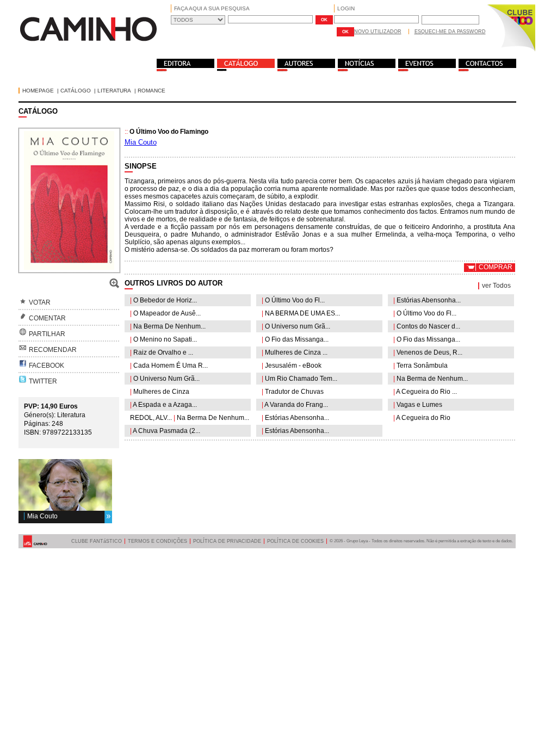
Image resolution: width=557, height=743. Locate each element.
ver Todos (496, 285)
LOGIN (346, 8)
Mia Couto (42, 516)
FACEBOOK (46, 365)
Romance (151, 91)
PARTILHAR (47, 334)
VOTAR (40, 302)
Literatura (114, 91)
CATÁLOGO (75, 91)
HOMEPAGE (38, 91)
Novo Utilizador (377, 31)
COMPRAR (495, 267)
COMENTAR (47, 318)
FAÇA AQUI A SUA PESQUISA (212, 8)
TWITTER (43, 381)
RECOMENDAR (53, 350)
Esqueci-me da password (450, 31)
